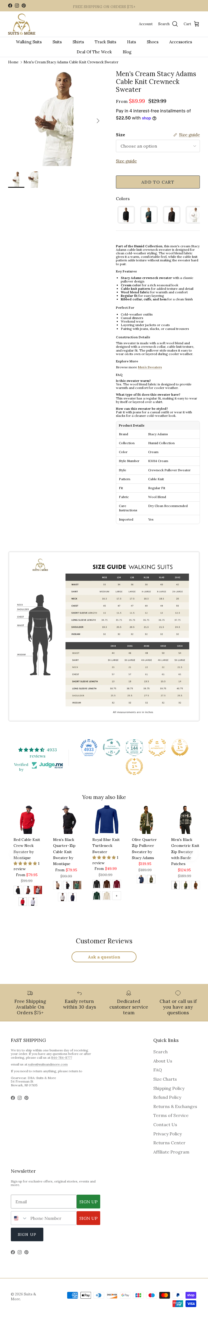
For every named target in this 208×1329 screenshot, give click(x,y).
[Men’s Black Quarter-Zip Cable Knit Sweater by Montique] (67, 886)
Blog (127, 51)
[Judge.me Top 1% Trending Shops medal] (134, 766)
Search (160, 1051)
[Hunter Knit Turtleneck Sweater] (96, 896)
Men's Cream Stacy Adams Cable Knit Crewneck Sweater (71, 62)
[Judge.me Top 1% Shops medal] (179, 747)
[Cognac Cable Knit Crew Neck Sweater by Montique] (28, 891)
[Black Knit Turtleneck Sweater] (96, 885)
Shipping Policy (168, 1088)
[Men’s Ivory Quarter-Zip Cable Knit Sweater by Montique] (62, 898)
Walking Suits (29, 41)
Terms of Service (170, 1115)
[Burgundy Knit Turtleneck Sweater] (116, 885)
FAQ (157, 1070)
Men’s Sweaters (150, 367)
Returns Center (169, 1142)
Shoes (152, 41)
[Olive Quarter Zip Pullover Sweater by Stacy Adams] (151, 880)
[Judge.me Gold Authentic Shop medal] (157, 747)
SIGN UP (88, 1201)
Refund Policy (167, 1097)
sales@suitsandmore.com (48, 1064)
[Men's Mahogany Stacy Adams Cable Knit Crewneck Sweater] (171, 214)
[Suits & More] (21, 24)
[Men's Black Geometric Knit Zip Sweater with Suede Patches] (175, 886)
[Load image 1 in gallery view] (56, 118)
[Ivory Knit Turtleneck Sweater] (106, 896)
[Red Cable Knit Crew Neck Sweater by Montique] (22, 902)
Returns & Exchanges (175, 1106)
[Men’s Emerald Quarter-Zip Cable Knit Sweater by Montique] (77, 886)
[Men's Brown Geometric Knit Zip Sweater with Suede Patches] (195, 886)
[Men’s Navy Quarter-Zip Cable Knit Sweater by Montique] (72, 898)
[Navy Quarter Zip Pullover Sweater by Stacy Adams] (141, 880)
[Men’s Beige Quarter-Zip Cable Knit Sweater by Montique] (57, 886)
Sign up (27, 1234)
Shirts (78, 41)
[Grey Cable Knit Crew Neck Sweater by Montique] (38, 891)
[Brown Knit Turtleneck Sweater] (106, 885)
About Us (162, 1061)
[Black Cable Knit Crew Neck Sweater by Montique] (18, 891)
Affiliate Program (171, 1152)
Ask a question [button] (104, 957)
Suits (57, 41)
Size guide (126, 161)
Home (13, 62)
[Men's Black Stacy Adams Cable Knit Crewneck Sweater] (126, 214)
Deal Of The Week (94, 51)
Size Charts (165, 1079)
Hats (131, 41)
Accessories (180, 41)
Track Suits (105, 41)
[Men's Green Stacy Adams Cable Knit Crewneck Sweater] (149, 214)
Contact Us (165, 1124)
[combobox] (19, 1218)
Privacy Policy (167, 1133)
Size (120, 134)
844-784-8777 (61, 1057)
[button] (26, 863)
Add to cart (157, 182)
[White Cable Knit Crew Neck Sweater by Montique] (32, 902)
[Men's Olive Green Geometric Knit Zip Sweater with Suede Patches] (185, 886)
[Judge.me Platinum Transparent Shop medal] (111, 747)
